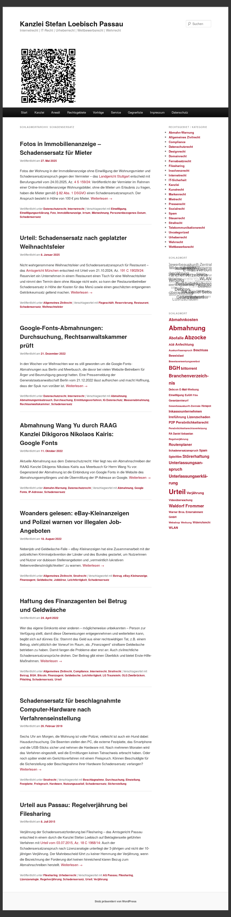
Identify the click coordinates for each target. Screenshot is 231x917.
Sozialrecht (177, 208)
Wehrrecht (176, 242)
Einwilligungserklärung (34, 213)
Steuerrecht (177, 218)
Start (24, 112)
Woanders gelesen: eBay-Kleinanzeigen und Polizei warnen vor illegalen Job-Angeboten (74, 522)
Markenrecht (177, 194)
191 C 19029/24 (131, 270)
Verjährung (101, 879)
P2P (172, 422)
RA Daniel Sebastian (181, 433)
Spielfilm (175, 456)
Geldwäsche (45, 580)
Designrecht (177, 151)
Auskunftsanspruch (180, 350)
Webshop (174, 522)
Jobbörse (60, 580)
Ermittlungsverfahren (88, 400)
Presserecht (177, 204)
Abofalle (176, 337)
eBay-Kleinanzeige (135, 576)
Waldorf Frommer (186, 506)
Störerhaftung (195, 456)
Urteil (58, 679)
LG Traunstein (111, 675)
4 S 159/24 (82, 181)
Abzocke (195, 337)
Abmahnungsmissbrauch (36, 400)
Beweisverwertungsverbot (184, 361)
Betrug (117, 576)
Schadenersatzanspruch (183, 450)
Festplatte (26, 784)
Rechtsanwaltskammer (35, 404)
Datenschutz (180, 112)
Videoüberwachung (180, 500)
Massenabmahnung (136, 400)
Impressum (157, 112)
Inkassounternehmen (185, 411)
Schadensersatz (30, 217)
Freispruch (41, 784)
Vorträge (98, 112)
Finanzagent (27, 580)
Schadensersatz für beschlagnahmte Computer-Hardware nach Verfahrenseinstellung (70, 709)
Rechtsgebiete (76, 112)
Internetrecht (76, 209)
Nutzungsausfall (73, 784)
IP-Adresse (35, 492)
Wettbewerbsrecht (181, 246)
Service (116, 112)
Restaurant (141, 303)
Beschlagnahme (93, 780)
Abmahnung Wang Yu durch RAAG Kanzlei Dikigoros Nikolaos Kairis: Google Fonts (68, 434)
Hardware (55, 784)
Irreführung (177, 417)
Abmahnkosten (183, 319)
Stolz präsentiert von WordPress (115, 901)
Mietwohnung (100, 213)
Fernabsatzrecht (180, 161)
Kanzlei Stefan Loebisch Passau (71, 23)
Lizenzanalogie (29, 879)
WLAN (173, 527)
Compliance (81, 671)
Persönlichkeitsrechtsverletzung (188, 428)
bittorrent (189, 368)
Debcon (173, 389)
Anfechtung (184, 344)
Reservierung (124, 303)
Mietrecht (175, 199)
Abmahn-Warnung (55, 488)
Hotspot (206, 406)
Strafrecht (79, 576)
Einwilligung (118, 209)
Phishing (25, 679)
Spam (173, 213)
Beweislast (176, 356)
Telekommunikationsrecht (187, 227)
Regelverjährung (51, 879)
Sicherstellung (117, 784)
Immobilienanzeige (69, 213)
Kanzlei (39, 112)
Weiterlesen (101, 198)
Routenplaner (180, 444)
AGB (171, 345)
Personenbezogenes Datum (128, 213)
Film (195, 395)
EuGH (188, 395)
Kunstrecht (176, 189)
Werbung (186, 522)
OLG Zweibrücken (133, 675)
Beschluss (200, 350)
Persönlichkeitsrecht (192, 422)
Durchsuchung (63, 400)
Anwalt (55, 112)
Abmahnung (119, 396)
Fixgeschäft (106, 303)
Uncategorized (179, 232)
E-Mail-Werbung (189, 389)
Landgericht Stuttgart (114, 176)
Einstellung (133, 780)
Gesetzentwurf (178, 400)
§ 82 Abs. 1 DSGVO (71, 192)
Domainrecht (178, 156)
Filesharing (50, 875)
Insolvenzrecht (179, 170)
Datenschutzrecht (54, 209)
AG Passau (110, 875)
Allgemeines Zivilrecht (57, 303)
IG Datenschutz (112, 400)
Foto (53, 213)
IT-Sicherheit (177, 180)
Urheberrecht (67, 875)
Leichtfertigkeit (77, 580)
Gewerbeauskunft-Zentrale (185, 406)
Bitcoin (41, 675)
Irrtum (86, 213)
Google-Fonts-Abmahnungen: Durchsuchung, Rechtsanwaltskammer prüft (73, 336)
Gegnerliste (135, 112)
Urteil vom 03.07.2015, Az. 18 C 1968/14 (70, 842)
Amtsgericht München (42, 270)
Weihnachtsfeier (52, 307)
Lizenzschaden (198, 417)
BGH (33, 675)
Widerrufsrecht (201, 522)
